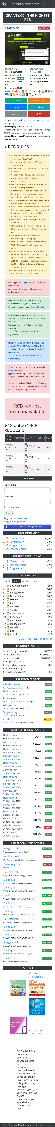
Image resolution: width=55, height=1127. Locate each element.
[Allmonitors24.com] (20, 94)
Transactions (39, 100)
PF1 (7, 123)
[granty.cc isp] (11, 94)
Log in (25, 282)
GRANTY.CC (12, 28)
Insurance (16, 114)
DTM (14, 120)
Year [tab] (35, 581)
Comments (16, 100)
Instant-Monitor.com (25, 4)
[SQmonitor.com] (37, 988)
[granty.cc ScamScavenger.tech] (17, 94)
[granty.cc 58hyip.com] (30, 94)
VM (15, 123)
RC (43, 120)
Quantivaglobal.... (13, 864)
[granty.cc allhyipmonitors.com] (33, 94)
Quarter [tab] (26, 581)
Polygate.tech (17, 545)
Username (10, 484)
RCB (39, 114)
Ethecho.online (18, 548)
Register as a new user (16, 518)
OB (38, 120)
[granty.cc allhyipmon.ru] (27, 94)
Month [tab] (17, 581)
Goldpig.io (9, 879)
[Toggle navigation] (48, 4)
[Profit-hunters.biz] (37, 975)
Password (9, 496)
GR (34, 120)
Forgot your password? (16, 521)
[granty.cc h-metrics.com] (14, 94)
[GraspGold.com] (37, 1007)
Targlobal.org (17, 542)
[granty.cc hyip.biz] (37, 94)
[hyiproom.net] (18, 1025)
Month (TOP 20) (37, 307)
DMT (48, 120)
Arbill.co (7, 719)
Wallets (39, 107)
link (33, 389)
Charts (16, 107)
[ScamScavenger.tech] (18, 1015)
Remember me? (15, 507)
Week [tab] (7, 581)
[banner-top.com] (37, 1032)
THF (24, 120)
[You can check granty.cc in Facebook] (47, 129)
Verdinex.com (11, 856)
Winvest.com (17, 538)
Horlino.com (10, 691)
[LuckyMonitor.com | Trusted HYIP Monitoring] (18, 988)
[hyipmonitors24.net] (23, 94)
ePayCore (12, 370)
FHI (29, 120)
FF (11, 123)
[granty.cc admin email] (6, 94)
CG (19, 120)
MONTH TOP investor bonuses (35, 638)
